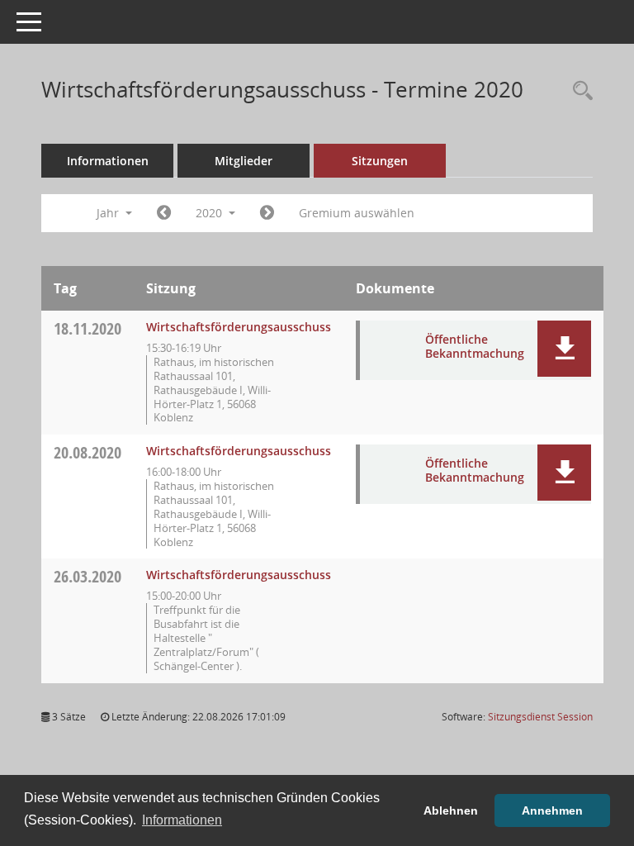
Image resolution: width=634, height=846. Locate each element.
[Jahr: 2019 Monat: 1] (163, 213)
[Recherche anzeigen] (579, 91)
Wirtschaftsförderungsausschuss (238, 327)
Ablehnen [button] (450, 810)
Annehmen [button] (552, 810)
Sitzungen (380, 161)
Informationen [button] (182, 820)
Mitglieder (243, 161)
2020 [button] (210, 213)
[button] (564, 349)
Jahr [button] (109, 213)
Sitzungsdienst (540, 717)
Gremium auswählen (356, 213)
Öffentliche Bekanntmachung (474, 346)
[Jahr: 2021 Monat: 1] (267, 213)
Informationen (108, 161)
